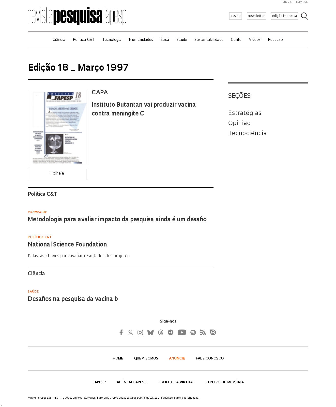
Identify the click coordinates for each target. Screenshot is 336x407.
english (288, 2)
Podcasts (276, 40)
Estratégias (244, 113)
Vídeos (254, 40)
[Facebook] (122, 332)
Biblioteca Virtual (176, 382)
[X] (130, 332)
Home (118, 358)
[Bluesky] (150, 332)
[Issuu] (211, 332)
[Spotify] (193, 332)
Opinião (239, 124)
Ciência (59, 40)
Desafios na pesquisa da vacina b (73, 299)
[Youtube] (181, 332)
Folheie (57, 174)
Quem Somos (146, 358)
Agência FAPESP (132, 382)
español (302, 2)
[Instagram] (139, 332)
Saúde (182, 40)
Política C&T (84, 40)
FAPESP (99, 382)
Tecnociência (247, 134)
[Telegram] (170, 332)
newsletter (256, 16)
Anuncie (177, 358)
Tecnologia (112, 40)
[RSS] (201, 332)
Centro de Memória (225, 382)
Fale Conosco (210, 358)
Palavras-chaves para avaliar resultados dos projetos (79, 256)
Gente (236, 40)
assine (235, 16)
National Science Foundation (67, 245)
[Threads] (160, 332)
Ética (164, 40)
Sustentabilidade (209, 40)
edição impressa (284, 16)
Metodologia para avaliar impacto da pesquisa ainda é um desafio (117, 220)
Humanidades (141, 40)
